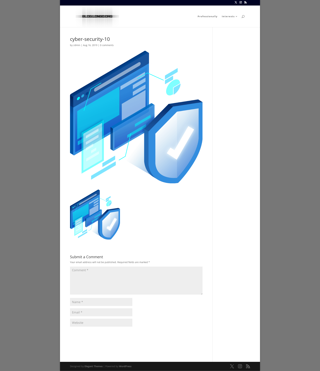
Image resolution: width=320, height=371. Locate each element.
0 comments (107, 45)
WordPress (125, 366)
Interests (228, 16)
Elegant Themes (93, 366)
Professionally (208, 16)
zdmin (76, 45)
